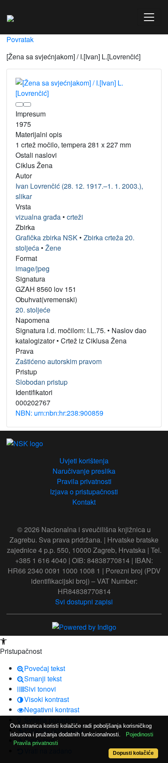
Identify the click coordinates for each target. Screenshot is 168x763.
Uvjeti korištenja (84, 461)
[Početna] (10, 17)
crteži (75, 217)
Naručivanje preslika (84, 471)
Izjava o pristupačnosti (84, 491)
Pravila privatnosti (84, 481)
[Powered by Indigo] (84, 626)
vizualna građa (38, 217)
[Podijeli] (27, 104)
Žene (53, 248)
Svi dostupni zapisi (84, 602)
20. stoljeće (33, 310)
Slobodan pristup (42, 382)
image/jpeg (33, 268)
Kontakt (84, 502)
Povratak (20, 39)
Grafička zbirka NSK (47, 237)
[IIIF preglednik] (19, 104)
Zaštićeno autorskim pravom (59, 361)
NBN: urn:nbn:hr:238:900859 (59, 413)
